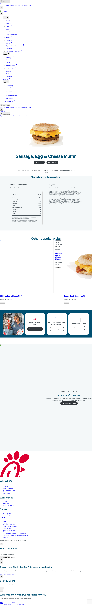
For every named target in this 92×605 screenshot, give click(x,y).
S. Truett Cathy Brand (9, 490)
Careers (5, 501)
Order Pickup (8, 604)
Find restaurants (6, 1)
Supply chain (6, 523)
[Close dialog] (1, 544)
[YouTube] (4, 518)
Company (5, 486)
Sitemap (5, 537)
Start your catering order (69, 403)
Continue (6, 588)
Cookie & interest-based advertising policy (14, 533)
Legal (4, 521)
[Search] (1, 7)
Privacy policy (7, 528)
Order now (3, 111)
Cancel (2, 588)
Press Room (6, 493)
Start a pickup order (56, 329)
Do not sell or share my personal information (15, 535)
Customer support (8, 513)
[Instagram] (1, 518)
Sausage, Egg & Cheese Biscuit (58, 256)
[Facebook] (3, 518)
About (4, 485)
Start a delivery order (35, 329)
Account (23, 5)
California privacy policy (9, 530)
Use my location (6, 557)
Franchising (6, 503)
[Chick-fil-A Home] (3, 11)
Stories (5, 492)
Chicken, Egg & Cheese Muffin (11, 296)
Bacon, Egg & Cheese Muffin (75, 296)
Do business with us (8, 505)
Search (12, 557)
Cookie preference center (10, 532)
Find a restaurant (79, 328)
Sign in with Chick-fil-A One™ (8, 574)
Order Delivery (19, 604)
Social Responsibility (8, 488)
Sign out (28, 5)
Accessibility (6, 515)
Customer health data (9, 525)
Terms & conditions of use (10, 526)
